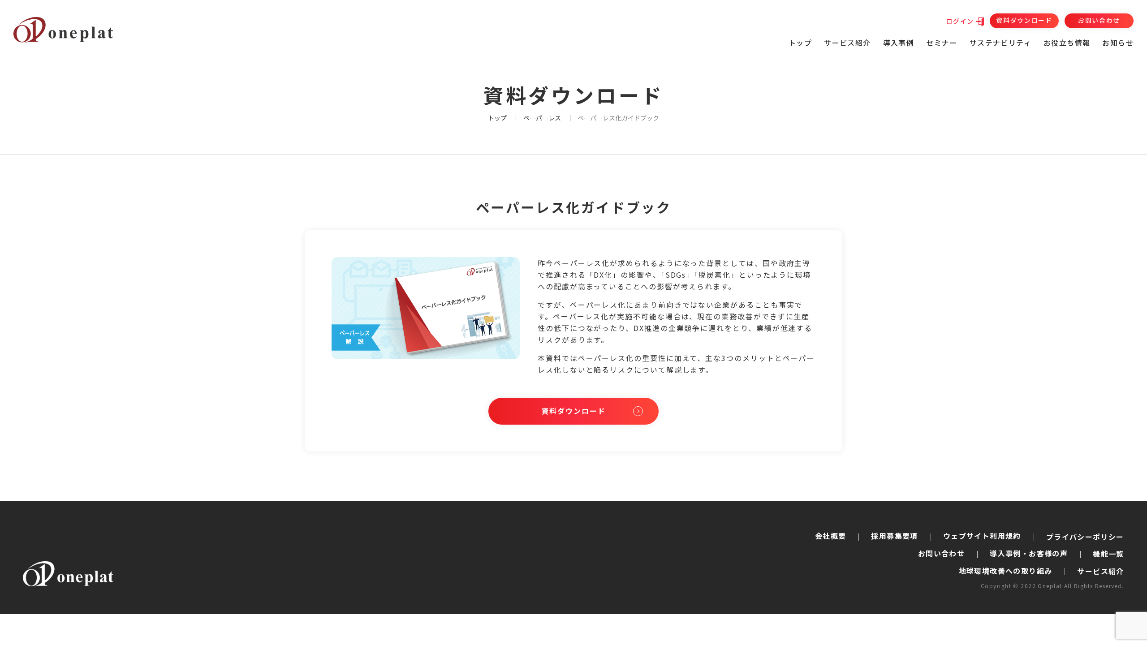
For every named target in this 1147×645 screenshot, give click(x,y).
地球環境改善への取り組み (1005, 570)
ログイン (960, 21)
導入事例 (898, 42)
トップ (800, 42)
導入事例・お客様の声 (1029, 553)
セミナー (941, 42)
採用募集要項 (894, 535)
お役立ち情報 (1067, 42)
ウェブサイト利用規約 (982, 535)
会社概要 (830, 535)
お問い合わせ (1099, 20)
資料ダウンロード (1024, 20)
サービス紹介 (1100, 571)
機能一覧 (1108, 553)
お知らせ (1118, 42)
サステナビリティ (1000, 42)
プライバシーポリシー (1085, 536)
